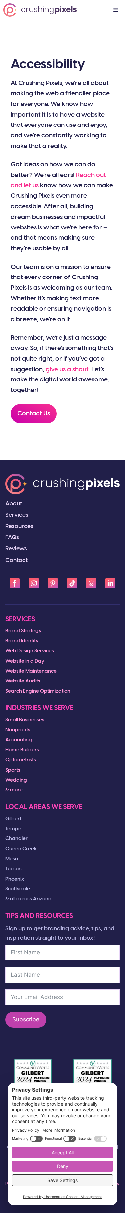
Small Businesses (24, 720)
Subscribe (25, 1019)
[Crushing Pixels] (40, 10)
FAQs (12, 537)
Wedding (16, 780)
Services (16, 515)
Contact (16, 560)
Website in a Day (24, 661)
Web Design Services (29, 651)
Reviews (16, 549)
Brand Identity (22, 641)
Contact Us (33, 413)
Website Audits (22, 681)
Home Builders (22, 750)
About (13, 504)
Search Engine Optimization (37, 691)
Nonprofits (17, 730)
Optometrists (20, 760)
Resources (19, 526)
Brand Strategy (23, 630)
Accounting (18, 740)
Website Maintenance (31, 671)
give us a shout (67, 369)
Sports (12, 770)
